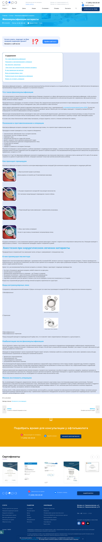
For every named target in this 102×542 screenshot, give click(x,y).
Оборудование (31, 519)
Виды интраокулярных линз (14, 73)
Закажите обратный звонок (71, 436)
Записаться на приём (8, 519)
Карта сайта (47, 524)
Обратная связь (6, 522)
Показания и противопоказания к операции (18, 62)
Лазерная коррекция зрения (10, 510)
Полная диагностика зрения (10, 508)
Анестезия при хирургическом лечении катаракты (21, 67)
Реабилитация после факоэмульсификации (19, 76)
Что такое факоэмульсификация (15, 59)
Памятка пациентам (49, 508)
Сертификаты (47, 522)
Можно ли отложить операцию (14, 79)
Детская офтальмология (9, 517)
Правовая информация (50, 519)
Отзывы (56, 8)
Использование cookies (50, 517)
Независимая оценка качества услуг (54, 513)
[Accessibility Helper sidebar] (2, 532)
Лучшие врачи (31, 510)
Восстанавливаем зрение (9, 515)
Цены (24, 8)
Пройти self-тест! (50, 41)
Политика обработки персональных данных (56, 515)
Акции (34, 8)
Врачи (14, 8)
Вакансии (46, 510)
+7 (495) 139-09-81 (93, 3)
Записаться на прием (90, 9)
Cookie (34, 538)
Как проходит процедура (12, 64)
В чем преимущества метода (14, 70)
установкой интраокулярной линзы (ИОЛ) (75, 107)
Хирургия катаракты (7, 513)
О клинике (30, 508)
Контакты (68, 8)
